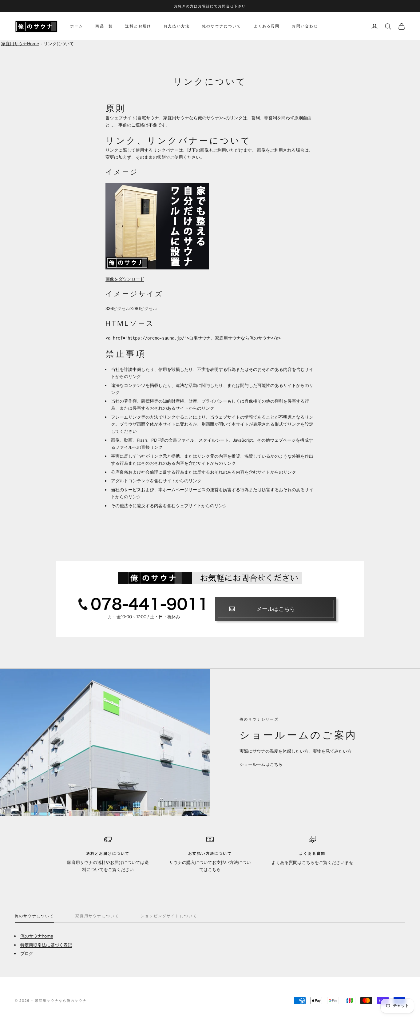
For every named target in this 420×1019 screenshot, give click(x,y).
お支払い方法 (177, 26)
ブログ (26, 953)
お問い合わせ (305, 26)
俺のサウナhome (36, 936)
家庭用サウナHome (20, 43)
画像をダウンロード (124, 279)
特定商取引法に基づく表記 (46, 945)
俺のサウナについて (221, 26)
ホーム (76, 26)
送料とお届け (138, 26)
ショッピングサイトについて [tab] (169, 916)
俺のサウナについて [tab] (34, 916)
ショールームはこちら (261, 764)
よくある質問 (267, 26)
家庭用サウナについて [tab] (97, 916)
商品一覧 (104, 26)
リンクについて (59, 43)
